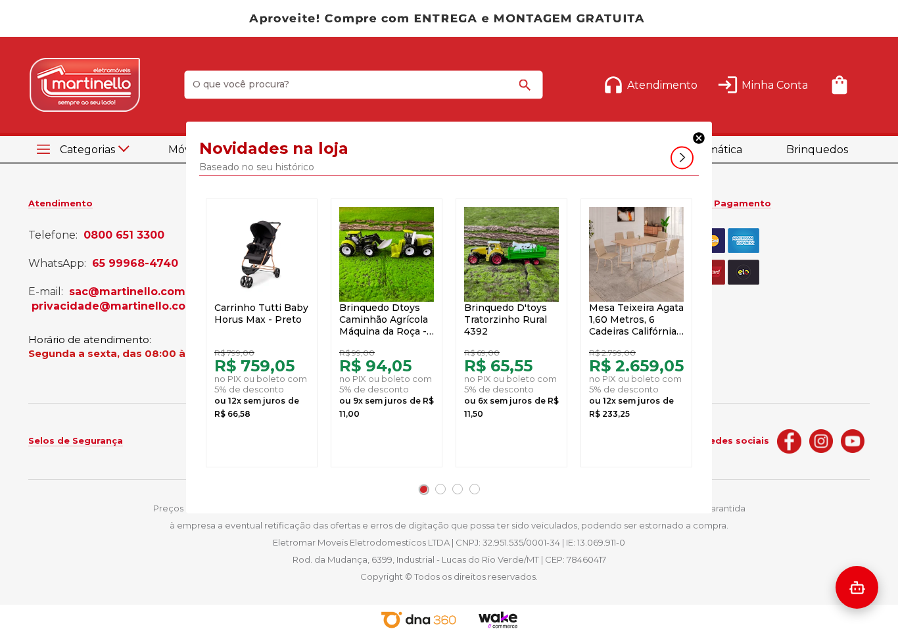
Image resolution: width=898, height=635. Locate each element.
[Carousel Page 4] (474, 489)
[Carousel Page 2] (440, 489)
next (682, 158)
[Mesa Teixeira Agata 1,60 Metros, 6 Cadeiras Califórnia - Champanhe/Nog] (636, 254)
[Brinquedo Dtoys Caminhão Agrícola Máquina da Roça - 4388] (386, 254)
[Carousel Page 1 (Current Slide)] (423, 489)
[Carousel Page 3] (457, 489)
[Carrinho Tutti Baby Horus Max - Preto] (261, 254)
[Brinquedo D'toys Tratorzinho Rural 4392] (511, 254)
